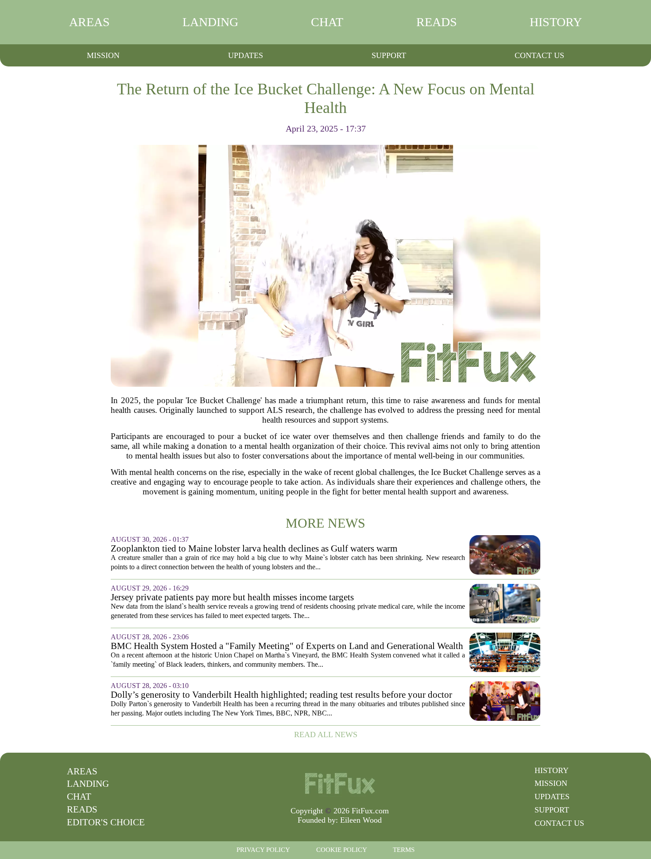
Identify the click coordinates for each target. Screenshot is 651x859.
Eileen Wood (361, 820)
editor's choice (106, 822)
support (389, 55)
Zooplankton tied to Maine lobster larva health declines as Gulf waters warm (254, 548)
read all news (325, 734)
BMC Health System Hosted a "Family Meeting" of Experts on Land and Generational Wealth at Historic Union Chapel (287, 646)
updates (245, 55)
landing (210, 22)
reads (436, 22)
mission (103, 55)
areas (89, 22)
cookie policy (341, 849)
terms (404, 849)
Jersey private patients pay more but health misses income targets (232, 597)
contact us (539, 55)
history (556, 22)
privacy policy (263, 849)
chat (327, 22)
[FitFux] (339, 783)
